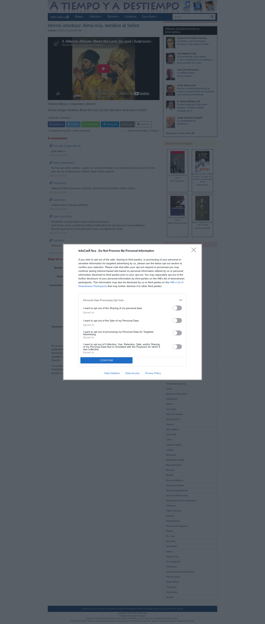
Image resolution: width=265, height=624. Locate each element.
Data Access (132, 373)
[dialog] (132, 312)
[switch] (177, 308)
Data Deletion (112, 373)
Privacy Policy (153, 373)
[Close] (194, 251)
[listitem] (132, 300)
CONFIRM (106, 360)
